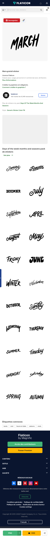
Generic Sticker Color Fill (16, 110)
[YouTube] (36, 483)
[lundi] (13, 374)
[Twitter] (19, 483)
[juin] (36, 260)
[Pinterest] (25, 483)
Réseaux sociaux (25, 478)
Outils (5, 463)
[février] (36, 168)
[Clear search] (36, 10)
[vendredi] (13, 260)
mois (39, 426)
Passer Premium (25, 450)
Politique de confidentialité (33, 502)
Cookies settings (26, 507)
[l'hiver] (13, 283)
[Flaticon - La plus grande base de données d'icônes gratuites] (22, 3)
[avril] (36, 214)
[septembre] (13, 214)
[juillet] (36, 191)
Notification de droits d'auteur (34, 504)
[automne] (36, 397)
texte (5, 426)
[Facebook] (14, 483)
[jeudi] (36, 328)
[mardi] (36, 351)
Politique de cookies (14, 504)
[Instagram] (31, 483)
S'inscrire (25, 497)
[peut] (36, 237)
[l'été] (13, 351)
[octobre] (13, 306)
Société (5, 473)
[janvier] (13, 168)
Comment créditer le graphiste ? (14, 87)
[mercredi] (13, 328)
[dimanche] (36, 306)
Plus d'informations (9, 80)
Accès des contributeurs (25, 444)
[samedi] (36, 374)
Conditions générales (14, 502)
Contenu (6, 459)
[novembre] (36, 283)
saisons (32, 426)
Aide (4, 468)
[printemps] (13, 397)
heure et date (21, 426)
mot (11, 426)
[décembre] (13, 191)
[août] (13, 237)
